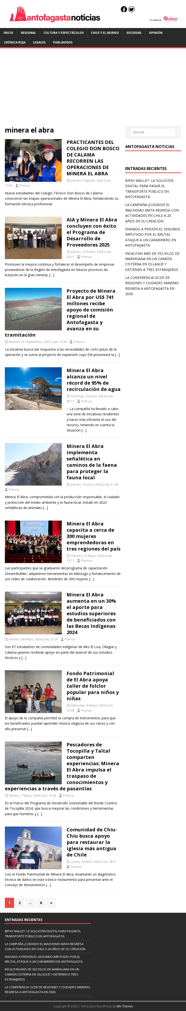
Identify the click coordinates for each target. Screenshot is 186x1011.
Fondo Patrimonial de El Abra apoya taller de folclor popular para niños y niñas (93, 686)
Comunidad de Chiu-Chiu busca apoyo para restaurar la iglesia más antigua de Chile (92, 842)
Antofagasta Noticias (149, 146)
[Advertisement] (93, 89)
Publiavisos (62, 42)
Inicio (8, 33)
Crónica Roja (14, 42)
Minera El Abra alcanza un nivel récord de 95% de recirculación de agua (94, 379)
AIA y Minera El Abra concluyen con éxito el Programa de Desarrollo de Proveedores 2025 (92, 232)
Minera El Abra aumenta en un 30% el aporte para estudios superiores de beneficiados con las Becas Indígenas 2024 (91, 613)
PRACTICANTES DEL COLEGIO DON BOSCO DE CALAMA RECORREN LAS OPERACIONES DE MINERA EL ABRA (93, 158)
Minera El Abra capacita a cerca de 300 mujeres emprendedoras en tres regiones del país (94, 536)
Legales (39, 42)
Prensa (24, 185)
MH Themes (125, 1006)
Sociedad (133, 33)
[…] (51, 275)
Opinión (156, 33)
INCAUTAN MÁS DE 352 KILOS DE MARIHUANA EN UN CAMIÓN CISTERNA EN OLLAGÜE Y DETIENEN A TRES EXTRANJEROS (42, 974)
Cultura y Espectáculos (64, 33)
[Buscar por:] (153, 132)
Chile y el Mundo (105, 33)
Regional (28, 33)
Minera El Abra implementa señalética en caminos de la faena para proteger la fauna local (92, 462)
